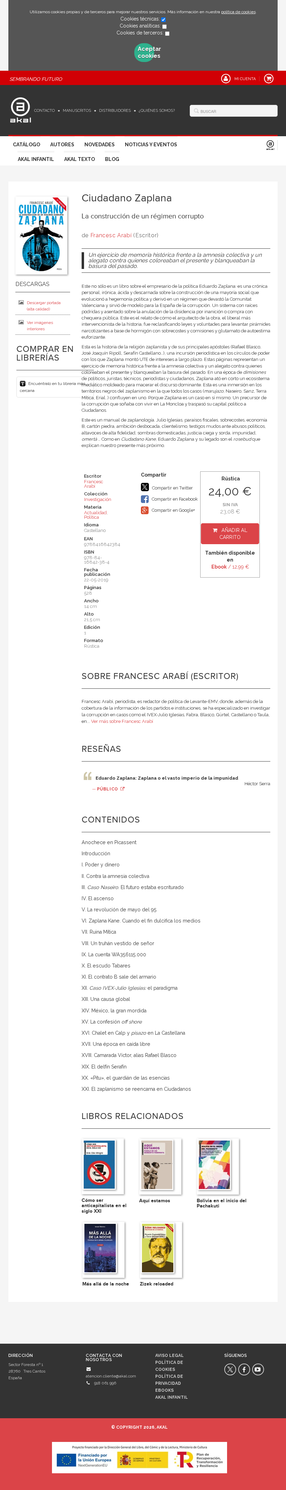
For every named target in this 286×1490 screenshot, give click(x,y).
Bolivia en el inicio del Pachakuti (222, 1203)
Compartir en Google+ (173, 510)
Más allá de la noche (105, 1284)
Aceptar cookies (146, 52)
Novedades (99, 144)
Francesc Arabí (111, 235)
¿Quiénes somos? (157, 110)
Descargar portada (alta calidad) (44, 305)
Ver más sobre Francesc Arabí (122, 721)
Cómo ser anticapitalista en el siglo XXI (104, 1205)
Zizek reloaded (156, 1284)
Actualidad (95, 512)
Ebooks (164, 1390)
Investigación (97, 499)
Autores (62, 144)
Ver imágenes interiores (40, 325)
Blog (112, 159)
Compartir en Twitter (172, 488)
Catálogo (26, 144)
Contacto (44, 110)
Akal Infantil (36, 159)
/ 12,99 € (230, 567)
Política (91, 517)
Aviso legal (169, 1355)
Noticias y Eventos (151, 144)
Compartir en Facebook (174, 499)
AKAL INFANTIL (171, 1397)
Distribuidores (115, 110)
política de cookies (238, 11)
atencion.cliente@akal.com (111, 1376)
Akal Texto (79, 159)
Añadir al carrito (233, 533)
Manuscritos (77, 110)
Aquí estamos (154, 1201)
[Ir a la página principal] (20, 109)
